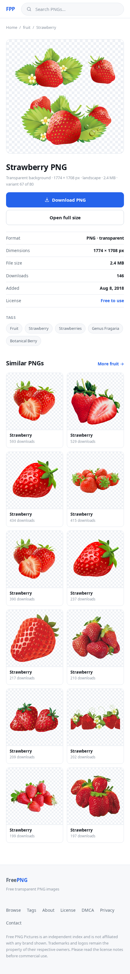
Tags (31, 910)
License (68, 910)
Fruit (14, 328)
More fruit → (111, 364)
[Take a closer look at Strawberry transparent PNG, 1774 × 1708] (65, 96)
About (48, 910)
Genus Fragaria (105, 328)
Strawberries (70, 328)
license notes (111, 949)
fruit (27, 27)
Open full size (65, 217)
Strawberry (39, 328)
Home (11, 27)
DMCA (88, 910)
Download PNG (69, 200)
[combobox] (77, 9)
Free (16, 880)
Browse (13, 910)
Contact (13, 923)
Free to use (112, 300)
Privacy (107, 910)
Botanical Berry (23, 340)
